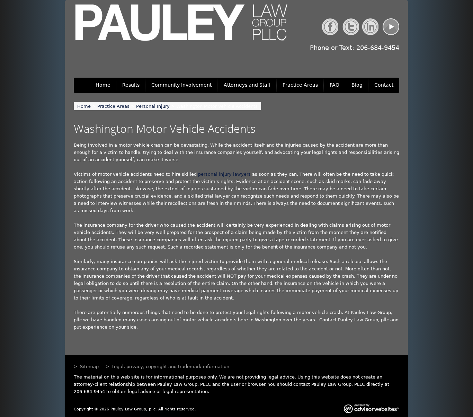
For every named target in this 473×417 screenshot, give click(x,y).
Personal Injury (153, 106)
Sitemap (89, 366)
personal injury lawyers (224, 174)
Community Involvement (181, 85)
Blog (357, 85)
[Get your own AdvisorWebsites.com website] (371, 409)
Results (131, 85)
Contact (383, 85)
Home (103, 85)
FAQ (334, 85)
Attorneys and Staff (247, 85)
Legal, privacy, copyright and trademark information (170, 366)
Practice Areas (300, 85)
